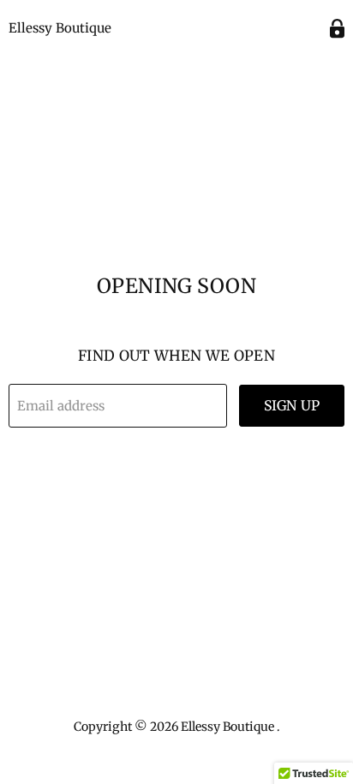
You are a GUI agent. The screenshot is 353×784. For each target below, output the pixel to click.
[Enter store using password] (337, 28)
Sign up (292, 405)
